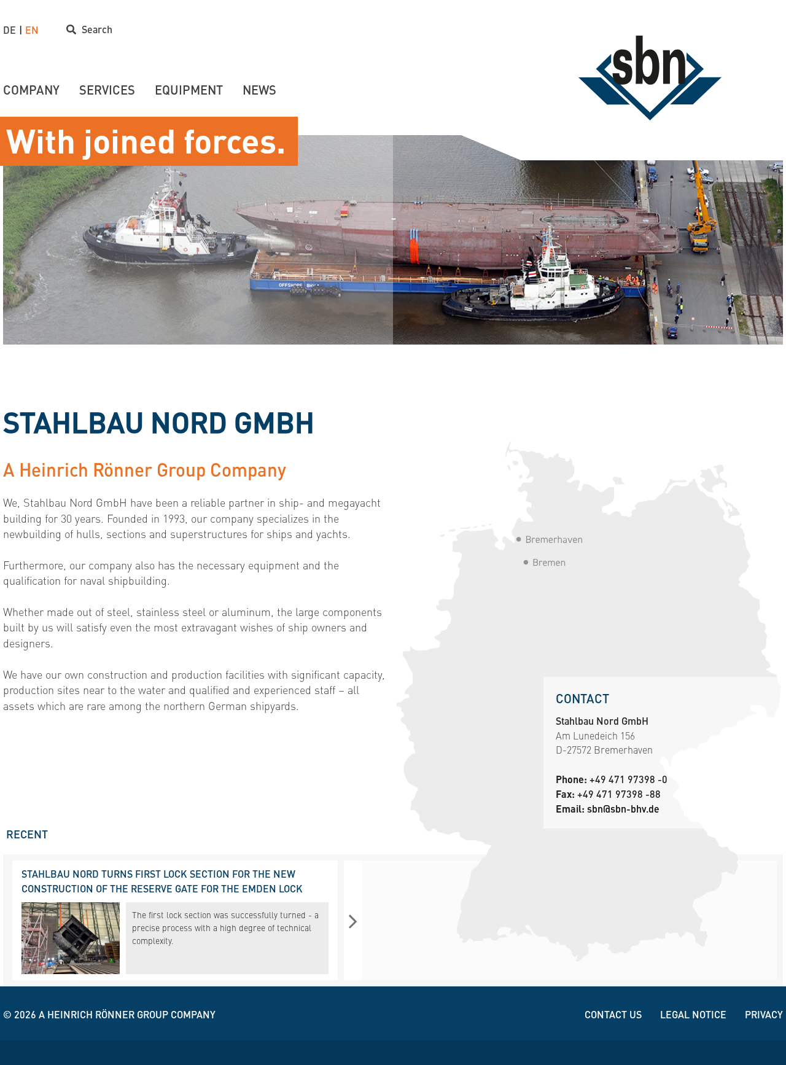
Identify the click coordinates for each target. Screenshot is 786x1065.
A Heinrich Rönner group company (127, 1014)
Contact (582, 698)
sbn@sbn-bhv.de (623, 809)
